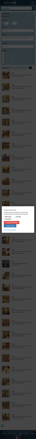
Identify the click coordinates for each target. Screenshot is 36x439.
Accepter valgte (10, 226)
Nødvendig (8, 217)
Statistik (18, 217)
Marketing (8, 219)
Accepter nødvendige (11, 222)
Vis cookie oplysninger (10, 230)
